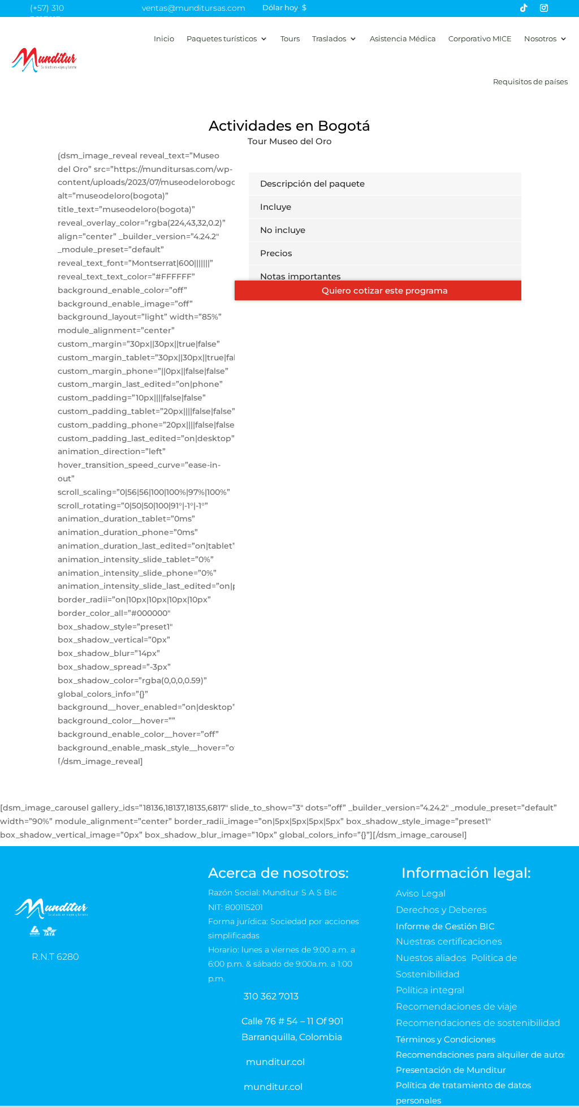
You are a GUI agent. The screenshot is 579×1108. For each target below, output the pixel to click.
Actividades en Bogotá (289, 125)
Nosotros (540, 38)
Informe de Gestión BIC (445, 926)
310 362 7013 (271, 996)
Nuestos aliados (432, 957)
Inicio (164, 38)
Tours (290, 38)
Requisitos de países (530, 81)
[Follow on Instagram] (544, 8)
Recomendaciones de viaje (458, 1006)
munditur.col (275, 1062)
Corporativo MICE (480, 38)
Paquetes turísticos (222, 38)
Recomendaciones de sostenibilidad (478, 1023)
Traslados (329, 38)
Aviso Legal (422, 893)
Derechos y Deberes (442, 909)
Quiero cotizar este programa (385, 290)
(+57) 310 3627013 (47, 13)
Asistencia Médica (403, 38)
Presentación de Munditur (451, 1069)
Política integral (430, 990)
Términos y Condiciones (445, 1039)
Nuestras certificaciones (450, 941)
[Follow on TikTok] (524, 8)
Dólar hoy (280, 7)
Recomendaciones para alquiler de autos (481, 1054)
